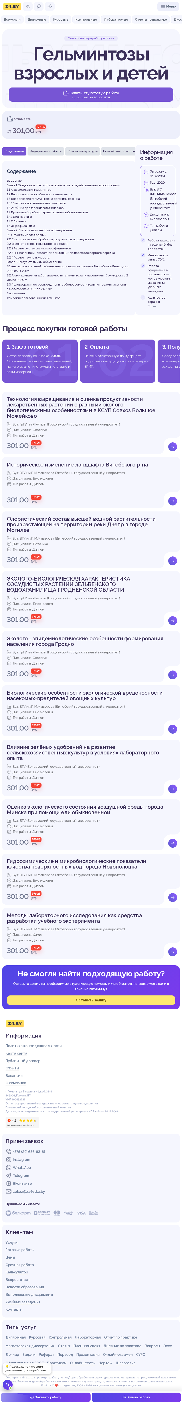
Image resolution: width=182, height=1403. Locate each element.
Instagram (21, 1160)
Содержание (14, 151)
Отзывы (12, 1068)
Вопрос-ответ (18, 1280)
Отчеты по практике (151, 19)
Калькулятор (17, 1272)
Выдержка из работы (46, 151)
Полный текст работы (119, 151)
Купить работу (138, 1397)
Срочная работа (20, 1265)
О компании (16, 1083)
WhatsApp (22, 1168)
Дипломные (37, 19)
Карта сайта (16, 1053)
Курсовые (60, 19)
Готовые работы (20, 1250)
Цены (10, 1257)
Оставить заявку (91, 1000)
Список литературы (82, 151)
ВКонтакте (22, 1183)
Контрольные (86, 19)
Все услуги (12, 19)
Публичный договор (23, 1061)
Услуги (11, 1242)
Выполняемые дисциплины (29, 1294)
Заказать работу (48, 1397)
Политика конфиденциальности (34, 1046)
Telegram (21, 1176)
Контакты (14, 1309)
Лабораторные (116, 19)
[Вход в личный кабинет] (39, 6)
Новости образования (25, 1287)
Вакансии (14, 1076)
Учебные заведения (23, 1302)
